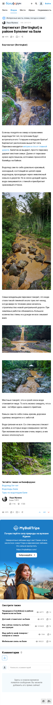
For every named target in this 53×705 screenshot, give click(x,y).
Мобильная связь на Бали (14, 641)
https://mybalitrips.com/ (26, 549)
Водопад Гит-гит (10, 485)
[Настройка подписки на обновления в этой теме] (4, 658)
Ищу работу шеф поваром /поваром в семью (15, 634)
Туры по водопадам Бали (14, 492)
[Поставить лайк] (39, 512)
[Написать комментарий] (43, 701)
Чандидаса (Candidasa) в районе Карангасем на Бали (17, 612)
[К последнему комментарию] (49, 701)
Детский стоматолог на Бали (16, 619)
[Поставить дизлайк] (48, 512)
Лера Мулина (15, 498)
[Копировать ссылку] (22, 37)
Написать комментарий (20, 667)
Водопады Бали (10, 489)
